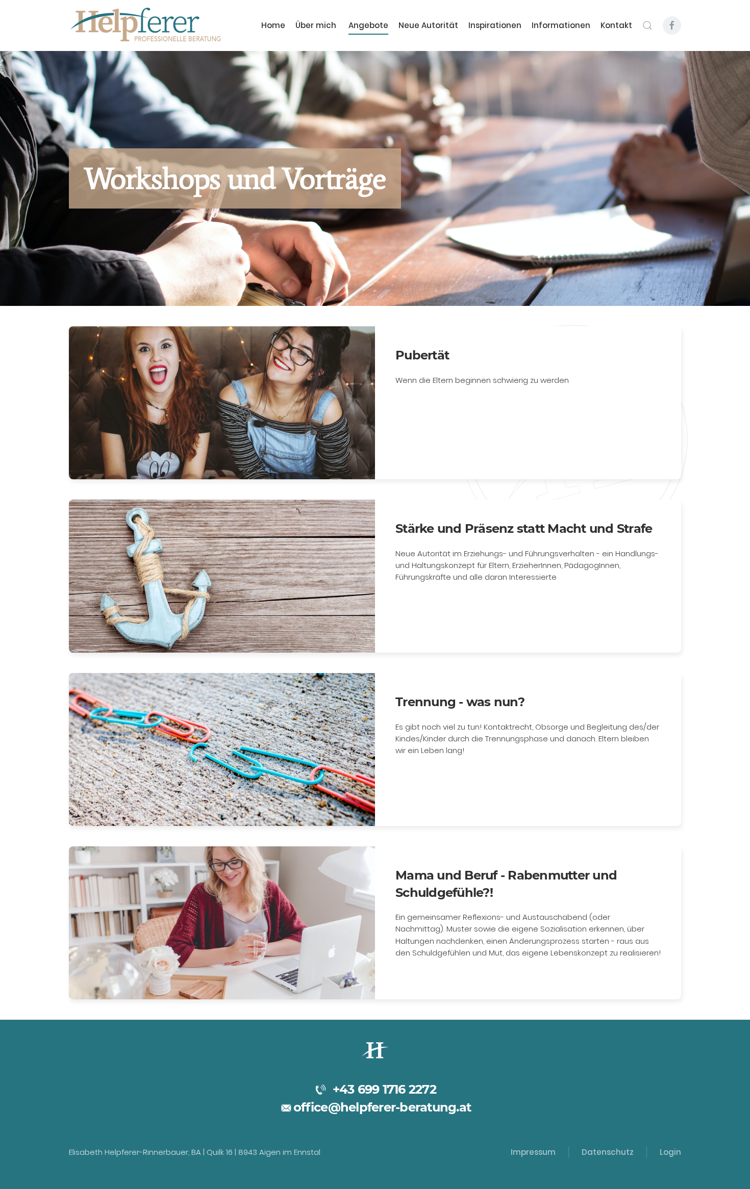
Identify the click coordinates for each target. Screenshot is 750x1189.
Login (670, 1152)
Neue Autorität (428, 25)
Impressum (533, 1152)
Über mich (316, 25)
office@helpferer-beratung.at (382, 1107)
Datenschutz (608, 1152)
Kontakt (616, 25)
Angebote (368, 25)
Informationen (561, 25)
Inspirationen (494, 25)
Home (273, 25)
